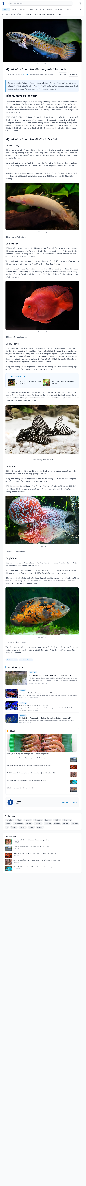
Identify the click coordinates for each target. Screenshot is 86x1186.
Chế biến (57, 820)
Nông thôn (38, 823)
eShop (31, 10)
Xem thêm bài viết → (69, 802)
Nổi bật (6, 10)
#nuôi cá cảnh (25, 660)
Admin (25, 74)
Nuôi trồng (9, 820)
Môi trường (38, 820)
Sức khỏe (75, 823)
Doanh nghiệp (18, 823)
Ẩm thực (65, 823)
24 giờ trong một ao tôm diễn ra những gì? (20, 788)
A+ (65, 74)
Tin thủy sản (10, 14)
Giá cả (14, 10)
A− (60, 74)
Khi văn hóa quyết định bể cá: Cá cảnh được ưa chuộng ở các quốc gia (29, 765)
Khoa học (48, 823)
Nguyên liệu (67, 820)
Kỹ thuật (18, 820)
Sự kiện (49, 10)
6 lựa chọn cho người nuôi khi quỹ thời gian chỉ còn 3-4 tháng (26, 758)
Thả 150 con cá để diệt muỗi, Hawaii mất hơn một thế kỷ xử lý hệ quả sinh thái (31, 773)
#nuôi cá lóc (10, 660)
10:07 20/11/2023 (13, 74)
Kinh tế (8, 823)
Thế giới (28, 823)
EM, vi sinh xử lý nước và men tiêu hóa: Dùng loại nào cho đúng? (27, 780)
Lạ (7, 827)
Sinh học (57, 823)
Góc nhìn (22, 827)
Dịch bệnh (28, 820)
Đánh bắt (48, 820)
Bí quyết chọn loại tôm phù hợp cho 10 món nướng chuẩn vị (31, 840)
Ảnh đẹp (13, 827)
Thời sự (31, 827)
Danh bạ (58, 10)
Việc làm (22, 10)
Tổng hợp (20, 14)
